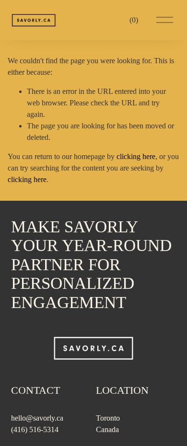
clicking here (136, 156)
